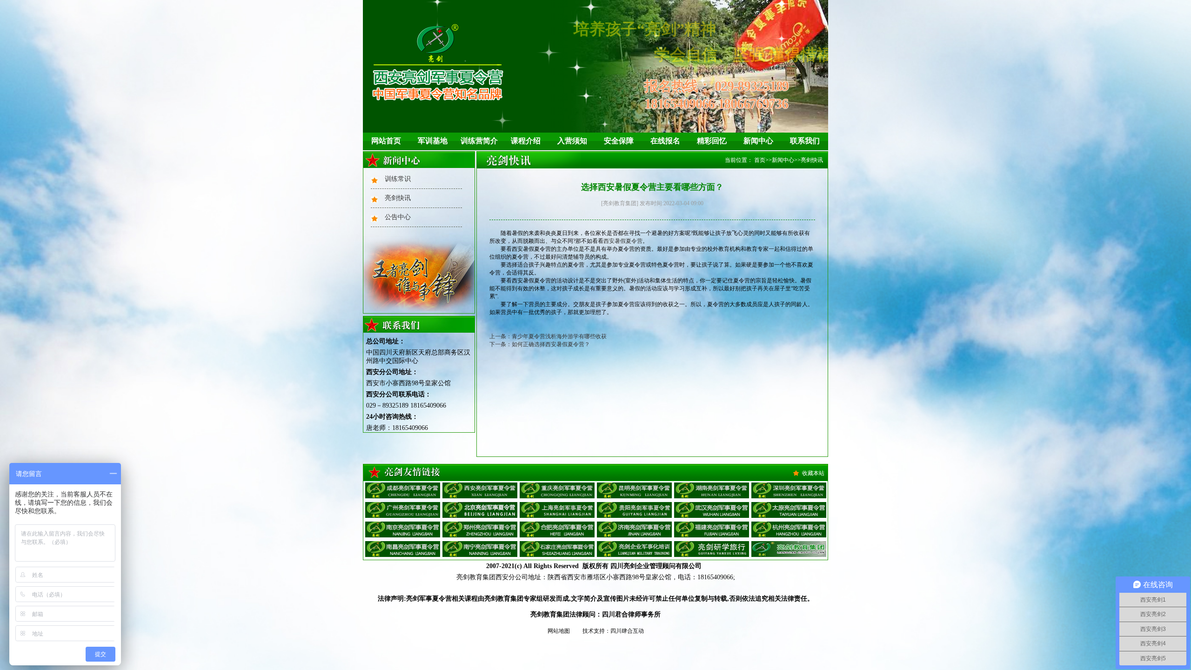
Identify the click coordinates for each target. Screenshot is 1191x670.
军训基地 (433, 141)
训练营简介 (479, 141)
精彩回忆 (712, 141)
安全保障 (619, 141)
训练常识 (398, 178)
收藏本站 (813, 473)
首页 (759, 160)
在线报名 (665, 141)
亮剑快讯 (398, 197)
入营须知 (572, 141)
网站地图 (559, 631)
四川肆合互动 (627, 631)
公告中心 (398, 217)
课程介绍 (526, 141)
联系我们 (805, 141)
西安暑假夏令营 (622, 241)
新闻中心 (758, 141)
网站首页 (386, 141)
